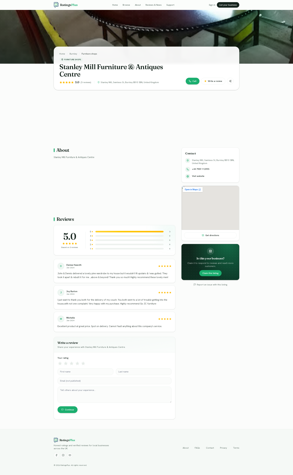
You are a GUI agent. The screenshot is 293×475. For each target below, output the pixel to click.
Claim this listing (210, 273)
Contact (210, 447)
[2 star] (65, 363)
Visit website (198, 176)
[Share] (230, 81)
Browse (126, 5)
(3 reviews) (86, 82)
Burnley (73, 53)
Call (194, 81)
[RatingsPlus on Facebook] (56, 455)
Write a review (215, 81)
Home (115, 5)
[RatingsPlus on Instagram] (63, 455)
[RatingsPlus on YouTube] (70, 455)
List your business (228, 5)
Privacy (223, 447)
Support (170, 5)
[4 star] (77, 363)
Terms (236, 447)
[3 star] (71, 363)
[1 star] (60, 363)
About (138, 5)
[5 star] (83, 363)
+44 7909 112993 (200, 169)
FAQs (197, 447)
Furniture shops (89, 53)
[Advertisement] (145, 116)
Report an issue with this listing (212, 284)
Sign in (212, 5)
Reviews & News (154, 5)
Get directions (212, 235)
